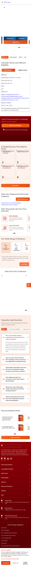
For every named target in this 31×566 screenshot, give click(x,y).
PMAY (20, 57)
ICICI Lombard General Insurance (9, 533)
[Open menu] (2, 2)
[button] (15, 337)
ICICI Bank (3, 527)
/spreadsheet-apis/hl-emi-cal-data (11, 77)
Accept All (6, 563)
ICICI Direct (4, 543)
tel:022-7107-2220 (6, 105)
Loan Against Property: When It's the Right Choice (8, 427)
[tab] (8, 70)
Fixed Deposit (13, 57)
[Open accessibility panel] (28, 285)
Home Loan (5, 57)
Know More (15, 185)
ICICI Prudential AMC (6, 538)
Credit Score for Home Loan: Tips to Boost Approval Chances (7, 418)
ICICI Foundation (5, 530)
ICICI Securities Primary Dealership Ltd (10, 546)
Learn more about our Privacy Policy (10, 559)
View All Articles (15, 437)
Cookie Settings (25, 562)
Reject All (15, 563)
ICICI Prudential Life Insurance (8, 535)
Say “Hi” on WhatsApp (15, 125)
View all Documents (22, 199)
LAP (25, 57)
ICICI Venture (4, 540)
